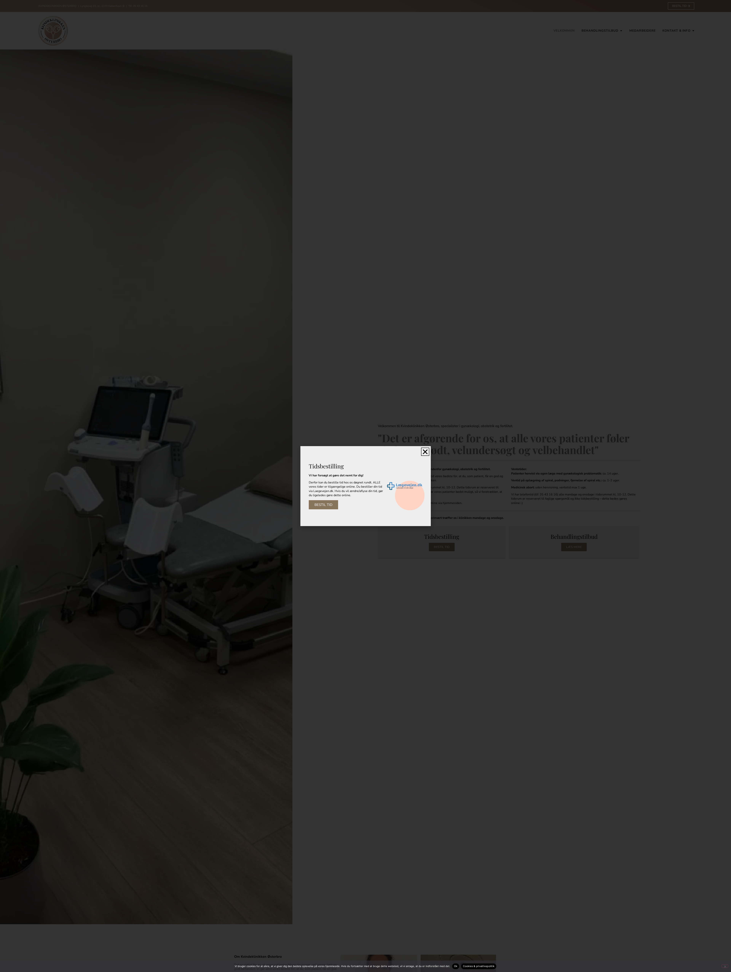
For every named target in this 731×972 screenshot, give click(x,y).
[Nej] (725, 966)
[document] (365, 486)
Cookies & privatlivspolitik (478, 966)
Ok (455, 966)
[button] (425, 451)
